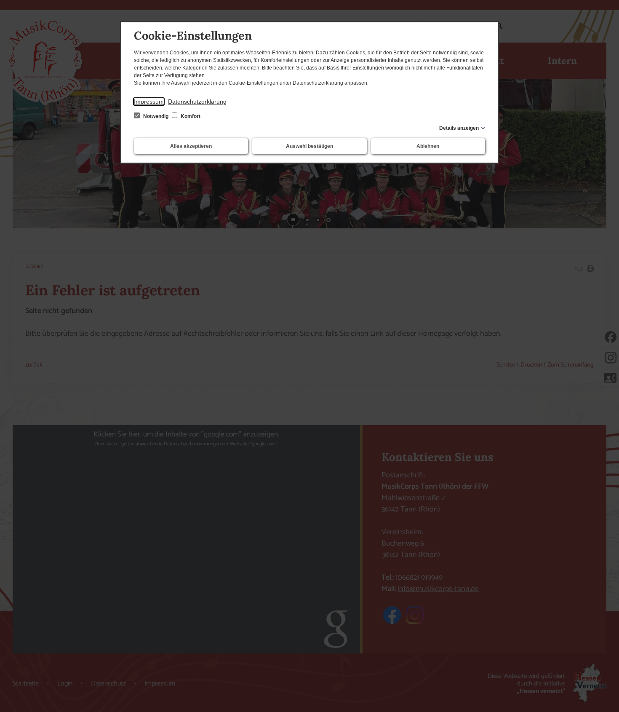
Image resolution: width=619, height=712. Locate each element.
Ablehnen (427, 146)
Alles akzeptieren (191, 146)
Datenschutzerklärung (197, 101)
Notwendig (156, 116)
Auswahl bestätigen (309, 146)
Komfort (189, 116)
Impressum (149, 101)
